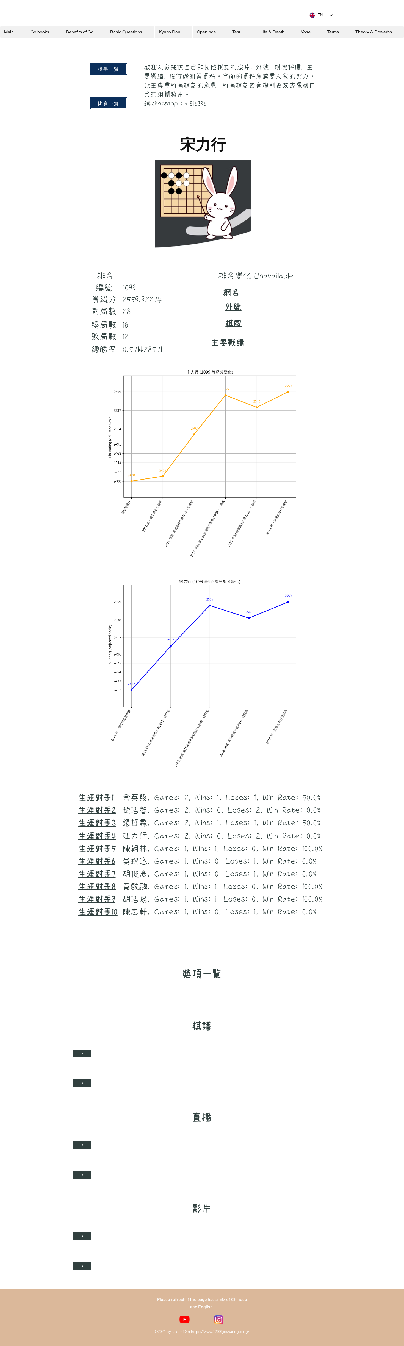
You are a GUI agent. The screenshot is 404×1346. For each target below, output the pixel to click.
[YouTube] (184, 1319)
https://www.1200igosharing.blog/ (220, 1331)
